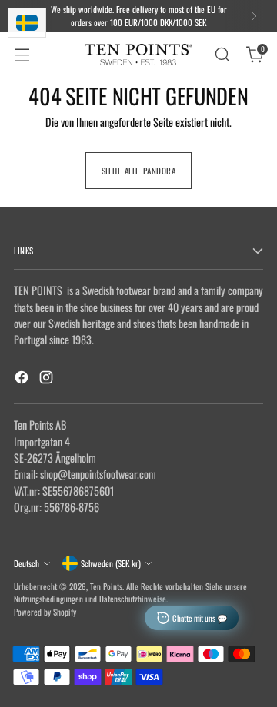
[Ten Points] (138, 54)
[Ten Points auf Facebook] (23, 379)
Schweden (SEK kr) (111, 563)
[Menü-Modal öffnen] (22, 55)
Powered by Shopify (45, 612)
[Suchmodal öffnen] (222, 55)
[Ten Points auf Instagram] (47, 379)
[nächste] (254, 16)
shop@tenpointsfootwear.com (98, 474)
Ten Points (106, 586)
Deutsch (26, 563)
